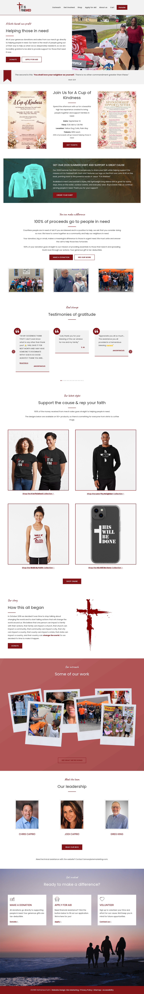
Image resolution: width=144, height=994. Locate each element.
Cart (112, 7)
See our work (84, 257)
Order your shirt (65, 195)
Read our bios (72, 847)
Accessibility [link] (108, 990)
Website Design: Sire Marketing (65, 990)
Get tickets (72, 145)
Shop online (72, 581)
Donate (122, 7)
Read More (24, 363)
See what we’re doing (72, 760)
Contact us (105, 921)
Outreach (56, 7)
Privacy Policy (86, 990)
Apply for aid (90, 7)
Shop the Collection (37, 493)
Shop (80, 7)
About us (103, 7)
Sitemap (97, 990)
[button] (140, 42)
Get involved (69, 7)
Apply (57, 921)
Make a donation (61, 257)
